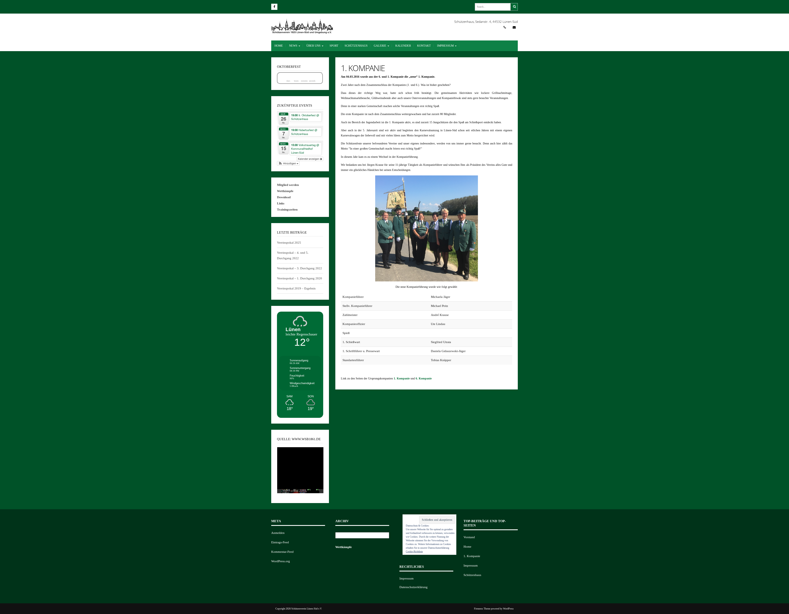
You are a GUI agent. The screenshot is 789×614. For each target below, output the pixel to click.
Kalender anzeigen (309, 158)
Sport (334, 45)
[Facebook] (274, 7)
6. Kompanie (424, 378)
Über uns (313, 45)
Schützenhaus (356, 45)
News (293, 45)
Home (279, 45)
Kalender (403, 45)
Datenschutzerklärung (413, 587)
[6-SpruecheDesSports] (303, 491)
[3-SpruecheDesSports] (294, 491)
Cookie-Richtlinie (414, 551)
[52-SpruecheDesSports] (285, 491)
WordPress (508, 608)
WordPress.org (280, 561)
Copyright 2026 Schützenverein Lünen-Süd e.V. (298, 608)
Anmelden (278, 533)
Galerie (380, 45)
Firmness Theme (482, 608)
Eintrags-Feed (280, 542)
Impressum (445, 45)
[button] (288, 163)
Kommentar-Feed (282, 551)
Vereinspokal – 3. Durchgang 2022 (299, 268)
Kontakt (424, 45)
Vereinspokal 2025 (289, 242)
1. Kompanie (402, 378)
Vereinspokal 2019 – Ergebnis (296, 288)
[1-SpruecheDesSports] (311, 491)
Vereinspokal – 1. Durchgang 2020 (299, 278)
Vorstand (469, 537)
